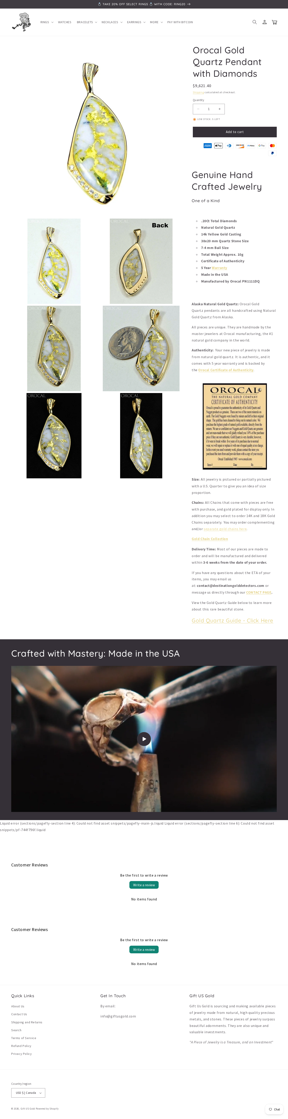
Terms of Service (23, 1038)
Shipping (198, 92)
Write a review (144, 885)
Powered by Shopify (47, 1108)
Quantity (198, 100)
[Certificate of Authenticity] (235, 469)
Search (16, 1030)
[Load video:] (144, 739)
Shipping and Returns (27, 1022)
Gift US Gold (28, 1108)
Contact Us (19, 1014)
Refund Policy (21, 1046)
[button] (46, 22)
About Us (18, 1006)
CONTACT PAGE (258, 592)
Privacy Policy (21, 1054)
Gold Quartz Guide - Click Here (232, 620)
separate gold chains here (225, 529)
